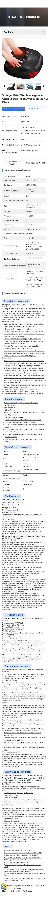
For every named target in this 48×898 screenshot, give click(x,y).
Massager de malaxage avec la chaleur (27, 886)
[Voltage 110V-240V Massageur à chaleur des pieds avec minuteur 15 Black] (24, 59)
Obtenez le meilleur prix (13, 109)
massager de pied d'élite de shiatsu (17, 891)
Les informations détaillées (13, 163)
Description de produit (35, 163)
